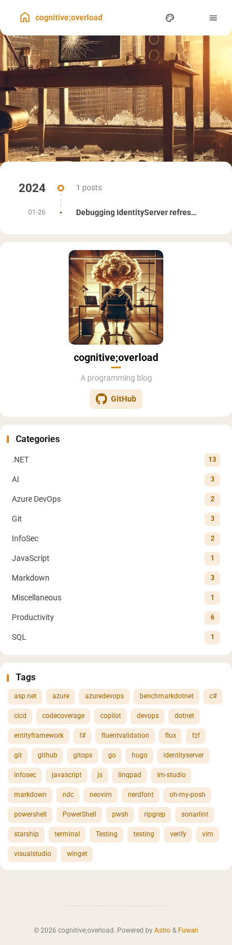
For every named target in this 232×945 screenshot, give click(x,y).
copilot (110, 716)
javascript (67, 775)
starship (26, 834)
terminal (67, 834)
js (99, 775)
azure (60, 696)
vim (207, 834)
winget (77, 854)
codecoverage (63, 716)
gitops (82, 755)
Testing (107, 834)
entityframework (39, 735)
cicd (20, 716)
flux (170, 735)
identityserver (183, 755)
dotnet (184, 716)
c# (213, 696)
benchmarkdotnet (167, 696)
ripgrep (155, 814)
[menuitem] (192, 18)
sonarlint (194, 814)
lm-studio (171, 775)
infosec (25, 775)
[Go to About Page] (116, 297)
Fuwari (188, 930)
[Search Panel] (148, 18)
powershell (30, 814)
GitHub (123, 398)
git (18, 755)
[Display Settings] (170, 18)
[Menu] (214, 18)
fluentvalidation (125, 735)
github (47, 755)
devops (148, 716)
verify (178, 834)
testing (143, 834)
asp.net (25, 696)
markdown (30, 795)
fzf (196, 735)
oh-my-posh (187, 795)
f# (82, 735)
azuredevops (104, 696)
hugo (140, 755)
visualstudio (32, 854)
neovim (101, 795)
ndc (68, 795)
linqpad (129, 775)
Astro (162, 930)
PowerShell (79, 814)
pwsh (120, 814)
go (112, 755)
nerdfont (141, 795)
